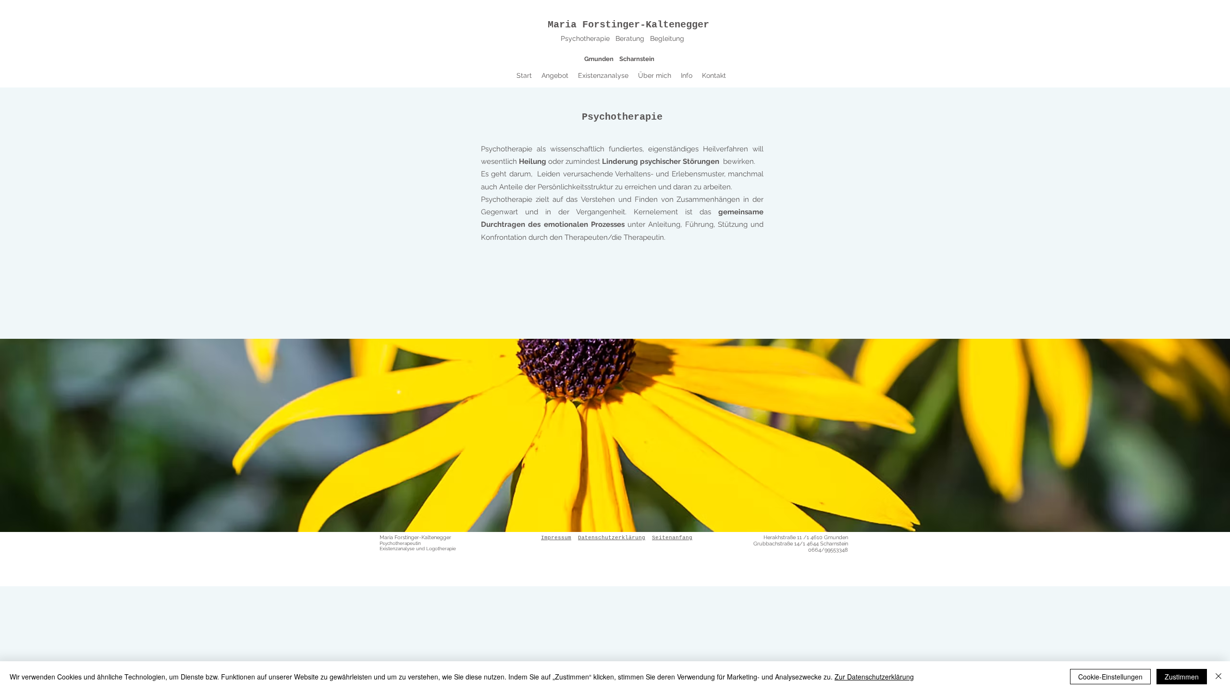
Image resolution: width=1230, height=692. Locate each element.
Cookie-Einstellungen (1110, 676)
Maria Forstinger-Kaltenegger (628, 24)
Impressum (556, 538)
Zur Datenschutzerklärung (874, 676)
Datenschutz (596, 538)
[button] (555, 75)
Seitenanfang (672, 538)
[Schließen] (1218, 676)
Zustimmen (1182, 676)
